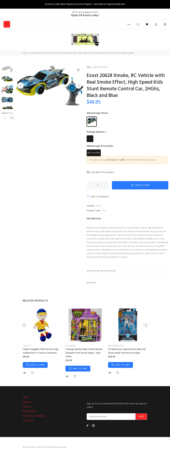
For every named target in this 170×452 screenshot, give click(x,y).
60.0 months (93, 153)
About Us (27, 407)
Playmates (70, 346)
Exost (99, 206)
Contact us (28, 421)
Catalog (27, 402)
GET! (141, 417)
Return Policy (29, 411)
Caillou (27, 346)
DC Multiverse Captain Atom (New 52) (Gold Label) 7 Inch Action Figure (127, 351)
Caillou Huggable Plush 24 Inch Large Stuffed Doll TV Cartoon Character (40, 351)
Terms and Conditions (34, 416)
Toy (104, 211)
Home (25, 53)
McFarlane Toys (116, 346)
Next (78, 85)
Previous (20, 85)
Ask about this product (102, 172)
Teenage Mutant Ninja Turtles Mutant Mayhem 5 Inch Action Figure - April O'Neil (84, 353)
